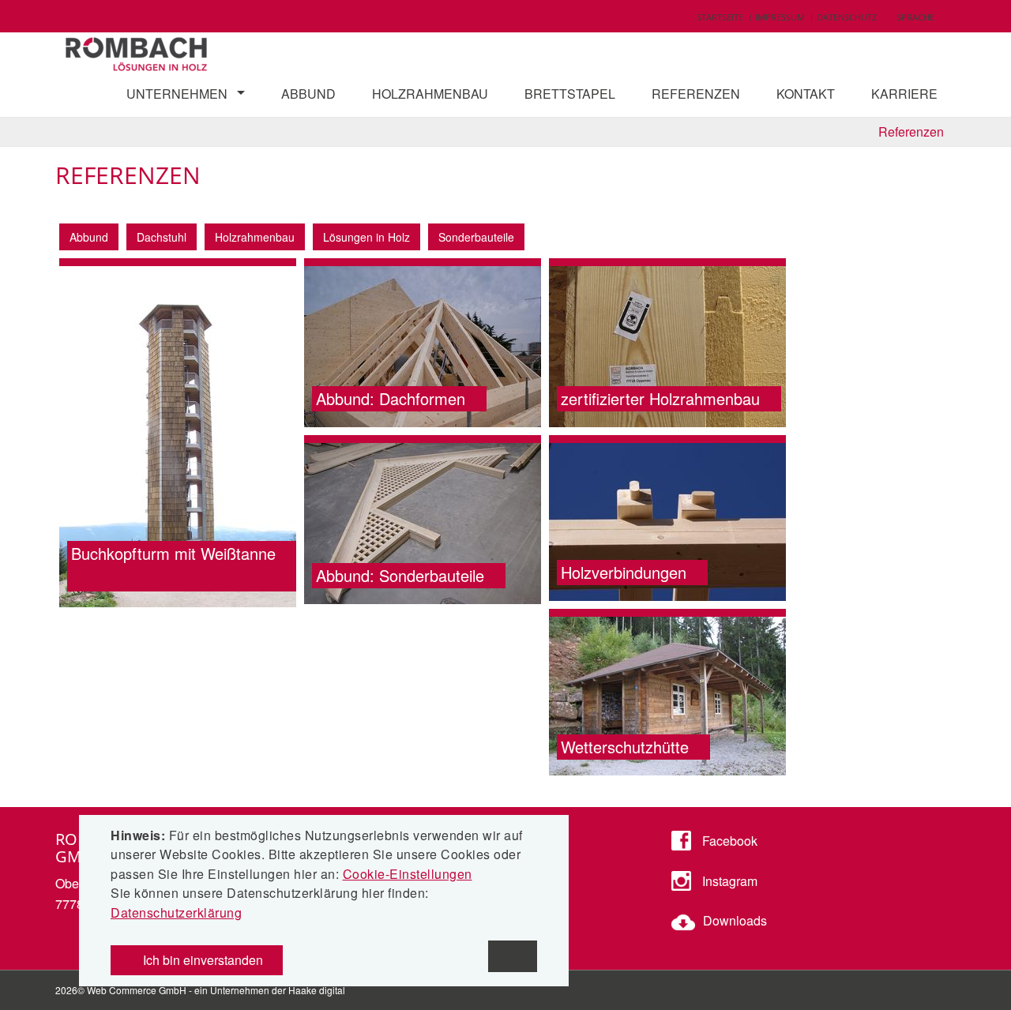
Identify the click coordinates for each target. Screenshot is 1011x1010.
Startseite (720, 17)
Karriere (904, 93)
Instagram (728, 881)
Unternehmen (176, 93)
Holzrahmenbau (430, 93)
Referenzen (696, 93)
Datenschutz (847, 17)
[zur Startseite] (137, 50)
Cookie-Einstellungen (407, 874)
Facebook (728, 841)
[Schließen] (512, 956)
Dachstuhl (161, 237)
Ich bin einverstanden (201, 960)
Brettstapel (569, 93)
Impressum (780, 17)
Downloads (735, 920)
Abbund (308, 93)
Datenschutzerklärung (176, 912)
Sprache (915, 17)
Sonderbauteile (476, 237)
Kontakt (805, 93)
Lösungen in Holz (366, 237)
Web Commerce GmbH (136, 990)
